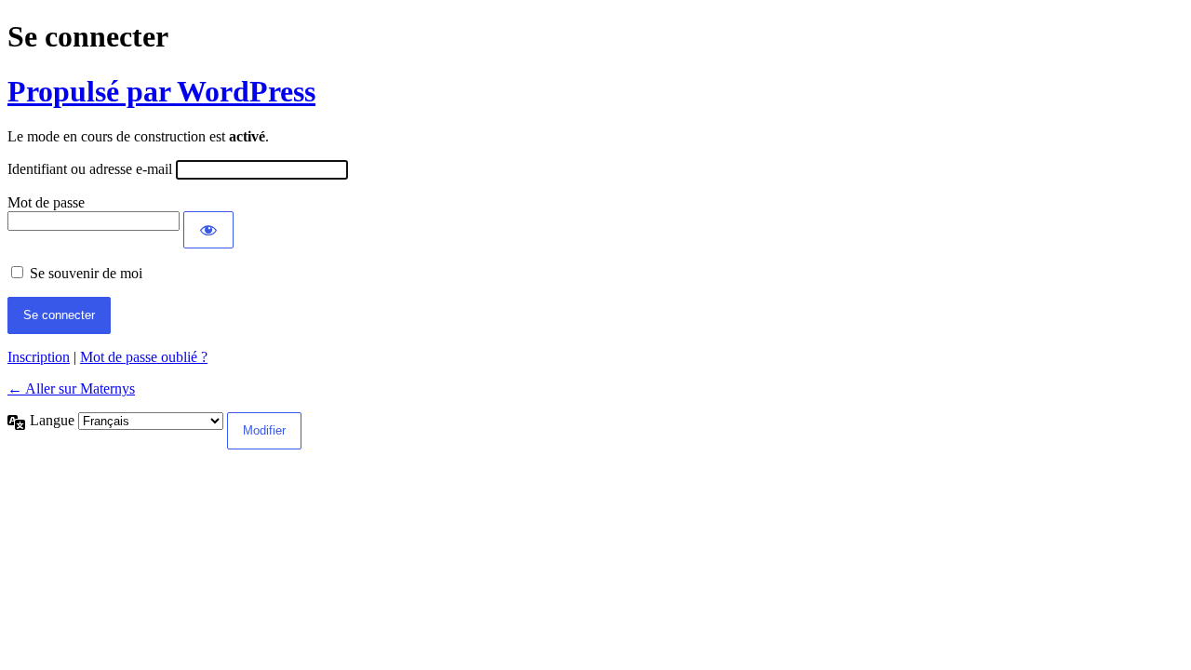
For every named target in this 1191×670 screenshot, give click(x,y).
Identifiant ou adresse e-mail (89, 169)
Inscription (38, 357)
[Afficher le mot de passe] (208, 229)
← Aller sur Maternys (71, 388)
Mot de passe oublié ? (143, 357)
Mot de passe (46, 202)
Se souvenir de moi (86, 273)
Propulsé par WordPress (161, 91)
